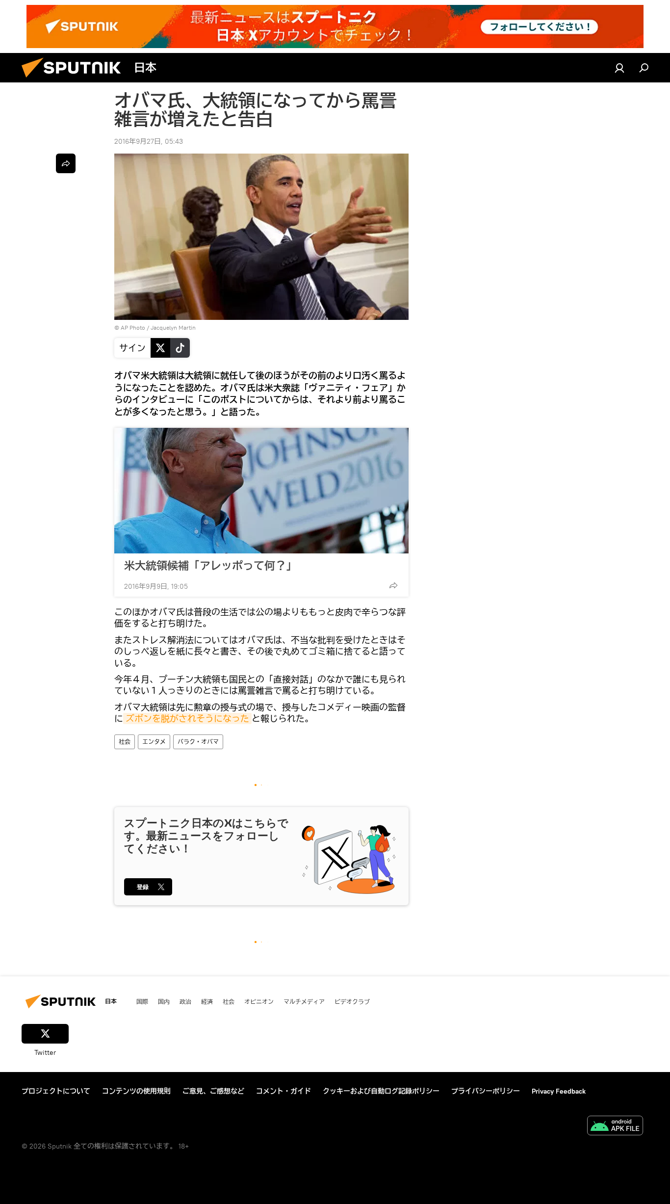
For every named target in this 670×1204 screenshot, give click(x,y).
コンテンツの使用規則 (136, 1091)
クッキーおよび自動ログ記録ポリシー (381, 1091)
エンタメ (154, 741)
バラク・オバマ (198, 741)
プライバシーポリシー (485, 1091)
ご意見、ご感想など (213, 1091)
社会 (124, 741)
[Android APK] (615, 1127)
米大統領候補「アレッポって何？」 (210, 565)
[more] (393, 585)
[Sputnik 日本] (75, 80)
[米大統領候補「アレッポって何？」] (261, 490)
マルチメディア (304, 1001)
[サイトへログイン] (619, 68)
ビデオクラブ (352, 1001)
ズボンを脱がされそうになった (187, 718)
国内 (164, 1001)
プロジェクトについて (56, 1091)
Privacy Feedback (559, 1091)
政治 (185, 1001)
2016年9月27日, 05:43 (148, 141)
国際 (142, 1001)
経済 (207, 1001)
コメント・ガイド (283, 1091)
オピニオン (259, 1001)
